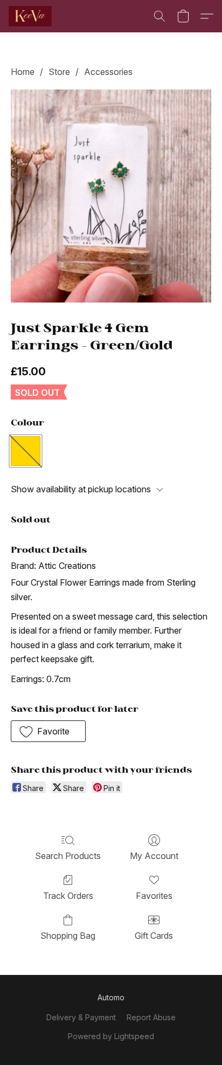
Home (22, 71)
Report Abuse (151, 1017)
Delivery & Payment (81, 1017)
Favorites (154, 895)
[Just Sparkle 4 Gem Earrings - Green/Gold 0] (111, 196)
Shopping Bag (67, 935)
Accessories (108, 71)
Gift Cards (154, 935)
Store (59, 71)
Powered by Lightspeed (111, 1036)
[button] (31, 16)
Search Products (68, 855)
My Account (154, 855)
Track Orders (68, 895)
